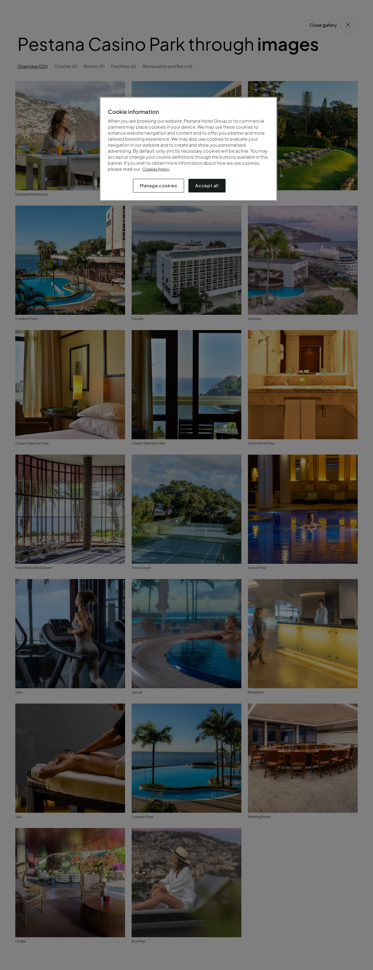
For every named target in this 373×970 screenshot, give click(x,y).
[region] (188, 149)
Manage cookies (158, 185)
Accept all (207, 185)
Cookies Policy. (156, 169)
